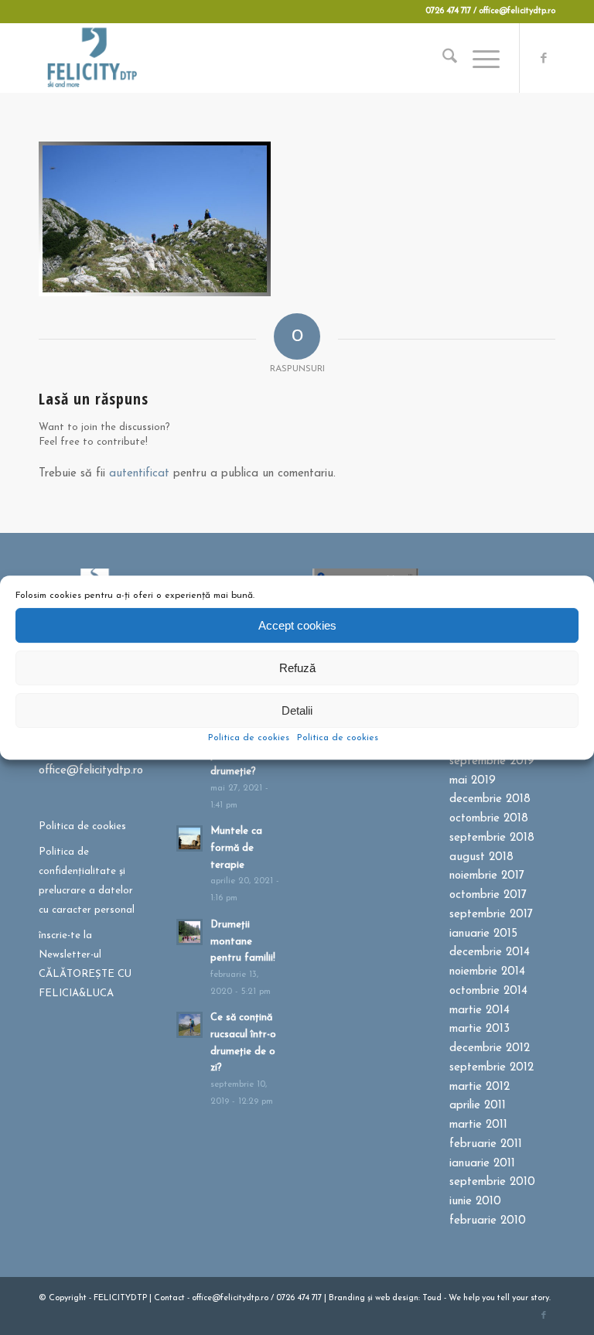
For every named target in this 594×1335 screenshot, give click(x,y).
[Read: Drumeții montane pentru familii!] (189, 932)
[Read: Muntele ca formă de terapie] (189, 838)
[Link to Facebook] (543, 58)
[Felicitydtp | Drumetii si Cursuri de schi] (92, 58)
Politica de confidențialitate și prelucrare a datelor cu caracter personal (87, 880)
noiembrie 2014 (487, 972)
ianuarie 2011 (482, 1163)
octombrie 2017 (488, 895)
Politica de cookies (248, 738)
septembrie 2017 (491, 914)
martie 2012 (479, 1087)
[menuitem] (442, 58)
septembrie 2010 (492, 1182)
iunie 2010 (475, 1201)
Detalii (297, 710)
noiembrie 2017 (486, 876)
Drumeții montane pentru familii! (242, 941)
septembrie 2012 (491, 1068)
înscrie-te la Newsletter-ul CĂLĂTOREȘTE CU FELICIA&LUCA (85, 964)
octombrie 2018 (488, 819)
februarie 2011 (485, 1144)
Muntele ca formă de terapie (236, 847)
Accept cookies (297, 625)
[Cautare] (442, 58)
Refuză (297, 667)
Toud (432, 1298)
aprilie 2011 (477, 1105)
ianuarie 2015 (483, 934)
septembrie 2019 (491, 761)
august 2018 (481, 857)
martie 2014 (479, 1010)
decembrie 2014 (489, 952)
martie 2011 (478, 1125)
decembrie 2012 (489, 1048)
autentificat (139, 474)
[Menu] (478, 58)
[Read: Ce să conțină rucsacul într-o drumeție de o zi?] (189, 1025)
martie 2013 (479, 1029)
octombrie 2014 (488, 991)
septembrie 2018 (491, 838)
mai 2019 (472, 781)
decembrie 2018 (490, 799)
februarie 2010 (487, 1221)
